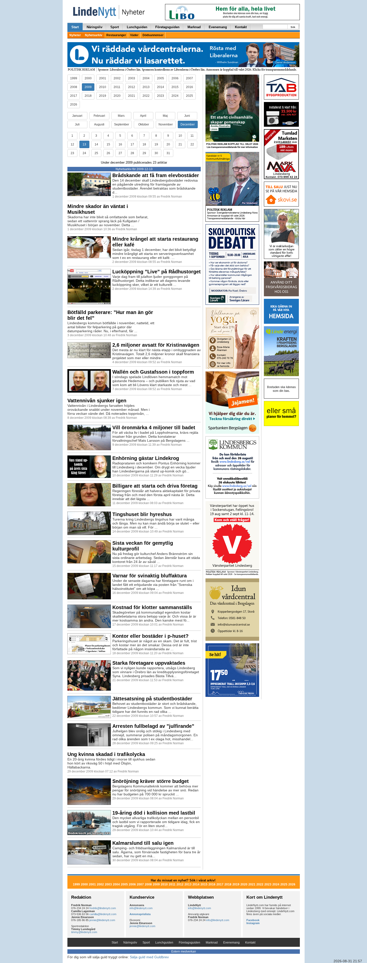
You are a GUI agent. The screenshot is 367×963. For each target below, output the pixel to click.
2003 (131, 78)
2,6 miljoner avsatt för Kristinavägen (155, 345)
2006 (175, 78)
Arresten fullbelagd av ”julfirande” (153, 726)
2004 (146, 78)
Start (75, 27)
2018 (88, 96)
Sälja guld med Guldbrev (149, 957)
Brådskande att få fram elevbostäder (155, 175)
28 (132, 153)
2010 (102, 87)
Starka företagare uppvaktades (148, 663)
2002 (117, 78)
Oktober (143, 124)
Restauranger (116, 35)
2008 (73, 87)
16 (120, 144)
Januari (77, 115)
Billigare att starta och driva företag (154, 486)
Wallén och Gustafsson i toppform (153, 372)
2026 (73, 104)
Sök (293, 27)
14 (96, 144)
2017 (73, 96)
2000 (88, 78)
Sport (114, 27)
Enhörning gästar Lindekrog (145, 458)
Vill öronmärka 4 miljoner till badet (153, 427)
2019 (102, 96)
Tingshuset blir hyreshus (142, 514)
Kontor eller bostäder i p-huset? (150, 636)
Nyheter (75, 35)
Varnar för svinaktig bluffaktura (149, 575)
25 (96, 153)
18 (144, 144)
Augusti (99, 124)
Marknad (194, 27)
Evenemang (218, 27)
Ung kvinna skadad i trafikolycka (106, 754)
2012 (131, 87)
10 (180, 135)
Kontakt (241, 27)
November (166, 124)
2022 (146, 96)
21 (180, 144)
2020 (117, 96)
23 (72, 153)
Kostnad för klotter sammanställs (152, 607)
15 (108, 144)
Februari (99, 115)
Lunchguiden (137, 27)
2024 (175, 96)
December (188, 124)
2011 (117, 87)
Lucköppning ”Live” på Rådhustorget (156, 271)
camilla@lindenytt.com (102, 914)
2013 (146, 87)
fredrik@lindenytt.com (102, 908)
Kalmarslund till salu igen (143, 843)
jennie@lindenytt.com (102, 920)
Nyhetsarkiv (93, 35)
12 (72, 144)
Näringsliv (94, 27)
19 (156, 144)
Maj (165, 115)
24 (84, 153)
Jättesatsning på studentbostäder (152, 698)
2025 (189, 96)
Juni (187, 115)
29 (144, 153)
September (121, 124)
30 (156, 153)
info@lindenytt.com (141, 908)
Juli (77, 124)
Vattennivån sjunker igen (96, 400)
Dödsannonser (153, 35)
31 (168, 153)
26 (108, 153)
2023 (160, 96)
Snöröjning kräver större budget (150, 781)
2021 (131, 96)
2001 (102, 78)
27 (120, 153)
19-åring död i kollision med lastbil (153, 813)
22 (192, 144)
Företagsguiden (167, 27)
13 (84, 144)
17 (132, 144)
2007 (189, 78)
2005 (160, 78)
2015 (175, 87)
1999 (73, 78)
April (143, 115)
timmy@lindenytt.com (84, 932)
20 (168, 144)
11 (192, 135)
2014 (160, 87)
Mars (121, 115)
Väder (134, 35)
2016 (189, 87)
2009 (88, 87)
